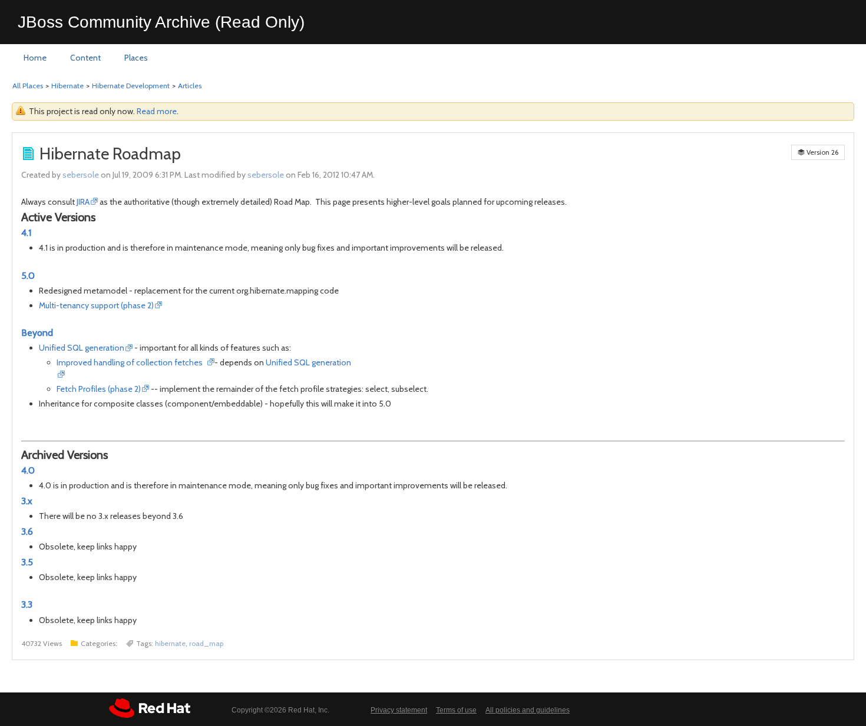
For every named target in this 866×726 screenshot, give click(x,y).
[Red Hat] (149, 708)
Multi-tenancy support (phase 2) (96, 305)
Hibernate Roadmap (110, 154)
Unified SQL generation (81, 347)
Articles (189, 85)
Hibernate (67, 85)
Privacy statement (399, 710)
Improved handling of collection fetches (131, 362)
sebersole (80, 174)
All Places (27, 85)
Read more (157, 111)
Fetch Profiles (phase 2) (99, 389)
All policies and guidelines (527, 710)
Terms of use (456, 710)
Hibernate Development (131, 85)
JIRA (83, 202)
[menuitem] (35, 58)
